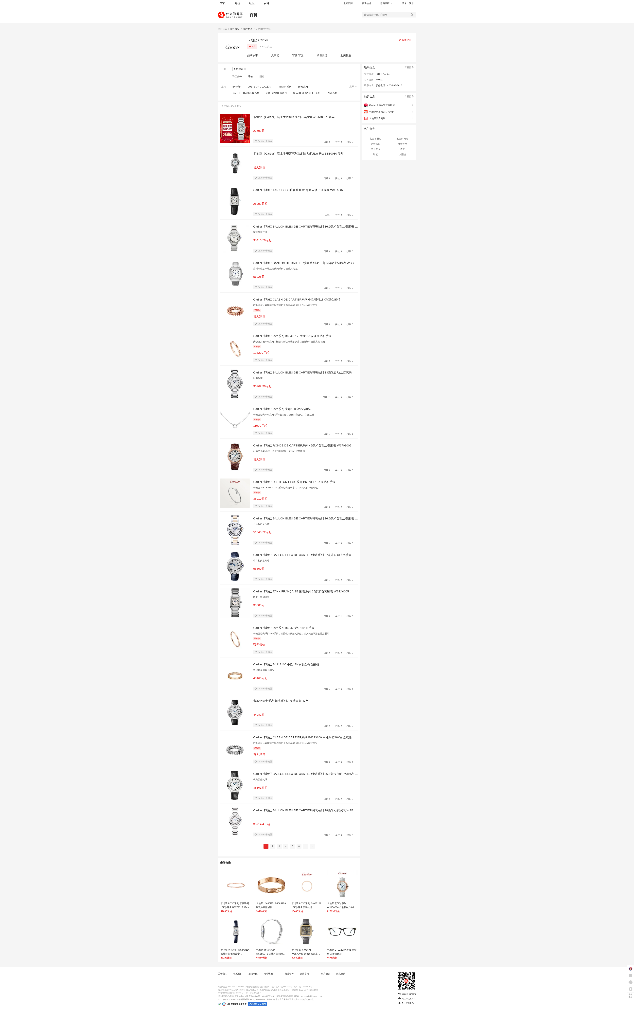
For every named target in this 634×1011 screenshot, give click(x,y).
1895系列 (303, 86)
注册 (411, 3)
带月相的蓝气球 (261, 560)
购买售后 (345, 55)
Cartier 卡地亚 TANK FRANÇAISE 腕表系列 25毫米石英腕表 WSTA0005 (301, 591)
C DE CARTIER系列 (276, 93)
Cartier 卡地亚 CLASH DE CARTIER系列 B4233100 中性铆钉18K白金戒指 (302, 737)
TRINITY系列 (284, 86)
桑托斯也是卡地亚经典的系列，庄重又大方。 (276, 268)
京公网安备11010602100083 (231, 987)
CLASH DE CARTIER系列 (306, 93)
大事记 (275, 55)
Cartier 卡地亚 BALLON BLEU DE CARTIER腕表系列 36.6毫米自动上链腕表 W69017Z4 (305, 774)
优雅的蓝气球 (260, 779)
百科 (266, 3)
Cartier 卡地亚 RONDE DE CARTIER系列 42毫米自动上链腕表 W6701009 (302, 445)
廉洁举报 (304, 973)
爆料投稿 (384, 3)
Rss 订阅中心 (408, 1003)
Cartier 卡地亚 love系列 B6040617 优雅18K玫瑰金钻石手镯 (292, 336)
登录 (404, 3)
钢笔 (375, 154)
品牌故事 (252, 55)
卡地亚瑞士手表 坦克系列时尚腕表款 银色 (280, 701)
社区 (252, 3)
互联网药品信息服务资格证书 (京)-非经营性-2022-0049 (284, 990)
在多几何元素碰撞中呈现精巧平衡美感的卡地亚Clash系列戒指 (285, 305)
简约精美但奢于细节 (263, 670)
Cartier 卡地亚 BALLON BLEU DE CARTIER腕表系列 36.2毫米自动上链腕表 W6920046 (305, 227)
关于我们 (222, 973)
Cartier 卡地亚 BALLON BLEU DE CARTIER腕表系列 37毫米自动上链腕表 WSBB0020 (305, 555)
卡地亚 (379, 79)
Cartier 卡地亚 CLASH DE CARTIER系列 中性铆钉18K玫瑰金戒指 (296, 299)
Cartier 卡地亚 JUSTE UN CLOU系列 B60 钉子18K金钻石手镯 (294, 482)
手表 (250, 76)
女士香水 (402, 143)
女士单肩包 (375, 138)
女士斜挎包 (402, 138)
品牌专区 (247, 28)
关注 (253, 46)
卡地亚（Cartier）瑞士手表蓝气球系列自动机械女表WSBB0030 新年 (298, 153)
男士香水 (375, 149)
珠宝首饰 (237, 76)
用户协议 (325, 973)
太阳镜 (402, 154)
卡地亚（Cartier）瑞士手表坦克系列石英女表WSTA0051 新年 (294, 117)
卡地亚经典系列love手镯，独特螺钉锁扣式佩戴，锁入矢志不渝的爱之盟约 (291, 633)
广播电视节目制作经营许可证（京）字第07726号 (239, 993)
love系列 (236, 86)
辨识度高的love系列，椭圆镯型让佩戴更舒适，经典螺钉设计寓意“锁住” (289, 341)
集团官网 (348, 3)
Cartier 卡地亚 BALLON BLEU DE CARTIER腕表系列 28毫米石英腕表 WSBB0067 (305, 810)
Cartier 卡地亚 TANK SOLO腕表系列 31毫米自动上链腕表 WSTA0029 (299, 190)
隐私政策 (340, 973)
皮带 (402, 149)
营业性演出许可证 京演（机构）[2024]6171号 (238, 990)
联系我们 (237, 973)
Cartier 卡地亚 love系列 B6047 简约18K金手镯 (284, 628)
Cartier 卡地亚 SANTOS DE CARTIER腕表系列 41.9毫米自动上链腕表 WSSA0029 (305, 263)
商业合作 (366, 3)
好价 (237, 3)
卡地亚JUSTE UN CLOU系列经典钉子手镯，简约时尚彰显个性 (285, 487)
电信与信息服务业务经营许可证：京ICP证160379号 (269, 987)
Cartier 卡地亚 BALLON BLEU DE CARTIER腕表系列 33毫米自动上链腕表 (302, 372)
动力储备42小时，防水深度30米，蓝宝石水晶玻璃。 (280, 451)
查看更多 (409, 67)
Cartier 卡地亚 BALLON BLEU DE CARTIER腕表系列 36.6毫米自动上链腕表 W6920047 (305, 518)
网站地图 (268, 973)
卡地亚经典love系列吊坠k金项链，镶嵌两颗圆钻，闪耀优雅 (283, 414)
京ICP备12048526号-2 (304, 987)
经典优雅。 (259, 378)
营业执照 (314, 990)
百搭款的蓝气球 (261, 524)
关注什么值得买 (409, 998)
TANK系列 (332, 93)
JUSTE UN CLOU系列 (259, 86)
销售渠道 (322, 55)
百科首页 (234, 28)
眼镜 (262, 76)
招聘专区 (253, 973)
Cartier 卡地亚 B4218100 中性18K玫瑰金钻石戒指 (286, 664)
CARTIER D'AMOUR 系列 (245, 93)
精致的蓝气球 (260, 232)
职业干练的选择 (261, 597)
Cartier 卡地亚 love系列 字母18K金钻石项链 (282, 409)
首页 (223, 3)
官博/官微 (297, 55)
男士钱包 (375, 143)
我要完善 (406, 40)
